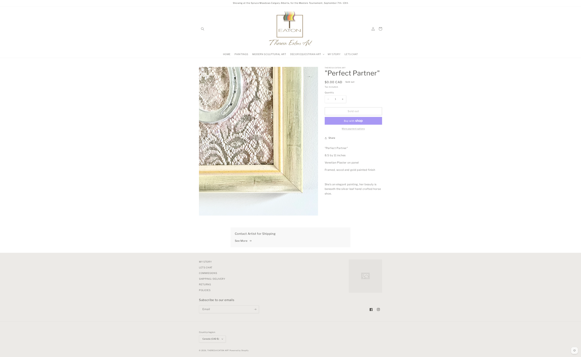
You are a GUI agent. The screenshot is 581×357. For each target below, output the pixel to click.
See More (241, 240)
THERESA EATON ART (218, 350)
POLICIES (204, 290)
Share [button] (331, 137)
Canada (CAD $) (210, 338)
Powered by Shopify (239, 350)
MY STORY (205, 261)
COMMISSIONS (208, 273)
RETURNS (205, 284)
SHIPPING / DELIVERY (212, 278)
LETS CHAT (205, 267)
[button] (202, 28)
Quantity (329, 92)
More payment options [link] (353, 128)
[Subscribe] (255, 309)
